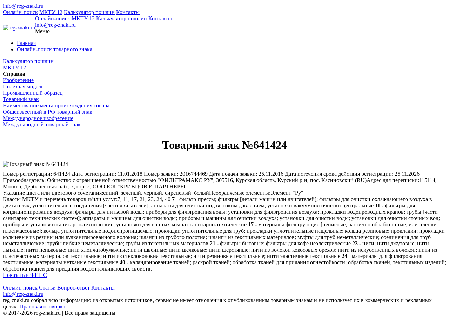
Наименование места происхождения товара (56, 105)
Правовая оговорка (42, 307)
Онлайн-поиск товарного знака (54, 49)
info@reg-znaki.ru (23, 6)
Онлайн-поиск (20, 12)
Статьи (47, 288)
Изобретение (18, 80)
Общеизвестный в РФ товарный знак (47, 112)
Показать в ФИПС (25, 275)
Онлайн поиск (20, 288)
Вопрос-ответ (73, 288)
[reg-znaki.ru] (19, 28)
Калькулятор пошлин (89, 12)
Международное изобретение (38, 118)
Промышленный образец (33, 93)
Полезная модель (23, 86)
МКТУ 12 (50, 12)
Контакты (128, 12)
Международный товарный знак (42, 124)
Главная (26, 43)
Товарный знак (21, 99)
